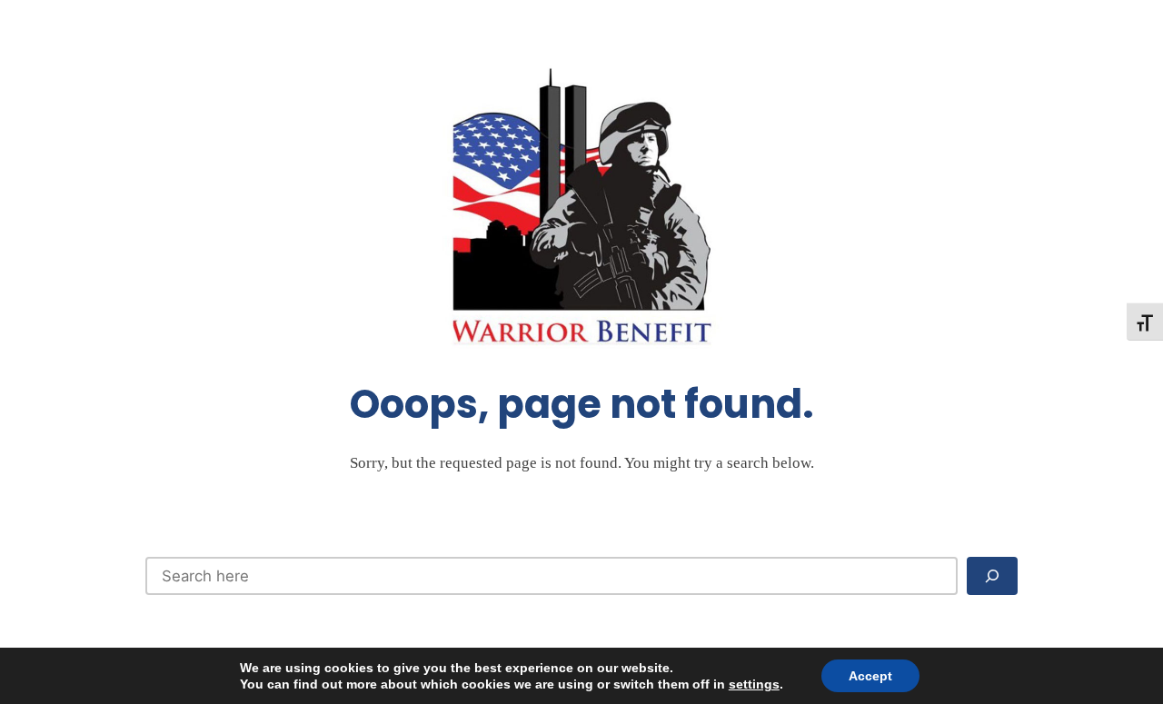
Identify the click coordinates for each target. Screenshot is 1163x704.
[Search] (992, 576)
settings (754, 684)
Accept (870, 676)
